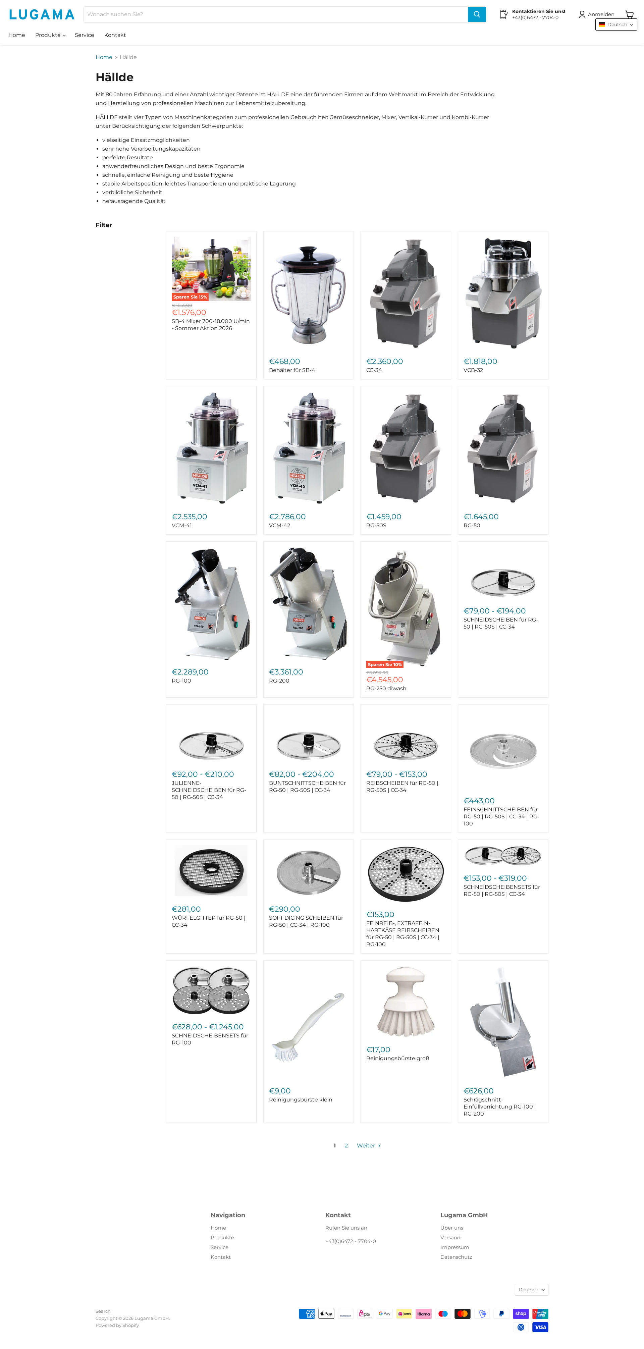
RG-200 (279, 681)
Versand (450, 1237)
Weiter (366, 1145)
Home (16, 35)
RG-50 (472, 525)
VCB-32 (473, 370)
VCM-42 (279, 525)
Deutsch (528, 1290)
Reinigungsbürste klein (300, 1099)
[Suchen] (477, 14)
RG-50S (376, 525)
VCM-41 (182, 525)
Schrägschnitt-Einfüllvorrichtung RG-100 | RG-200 (500, 1106)
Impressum (454, 1247)
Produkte (48, 35)
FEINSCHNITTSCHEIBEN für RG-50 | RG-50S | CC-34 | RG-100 (501, 816)
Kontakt (115, 35)
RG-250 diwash (386, 688)
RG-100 (181, 681)
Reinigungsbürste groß (397, 1058)
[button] (598, 14)
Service (84, 35)
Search (103, 1311)
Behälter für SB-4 (292, 370)
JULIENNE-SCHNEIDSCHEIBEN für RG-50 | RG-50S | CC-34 (209, 790)
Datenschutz (456, 1257)
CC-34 (374, 370)
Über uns (451, 1228)
